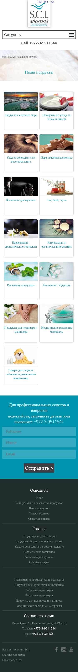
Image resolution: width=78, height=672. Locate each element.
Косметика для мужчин (20, 200)
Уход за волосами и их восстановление (21, 159)
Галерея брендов (39, 513)
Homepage (9, 56)
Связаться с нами (39, 519)
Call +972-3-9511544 (39, 42)
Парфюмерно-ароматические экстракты (21, 244)
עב (52, 2)
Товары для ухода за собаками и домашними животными (21, 374)
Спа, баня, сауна (57, 200)
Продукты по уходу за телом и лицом (56, 117)
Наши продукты (27, 56)
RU (46, 2)
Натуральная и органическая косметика (56, 244)
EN (39, 2)
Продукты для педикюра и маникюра (20, 329)
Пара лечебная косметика (56, 157)
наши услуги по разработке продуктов (39, 503)
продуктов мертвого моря (21, 115)
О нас (39, 498)
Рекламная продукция (21, 285)
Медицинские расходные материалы (56, 329)
